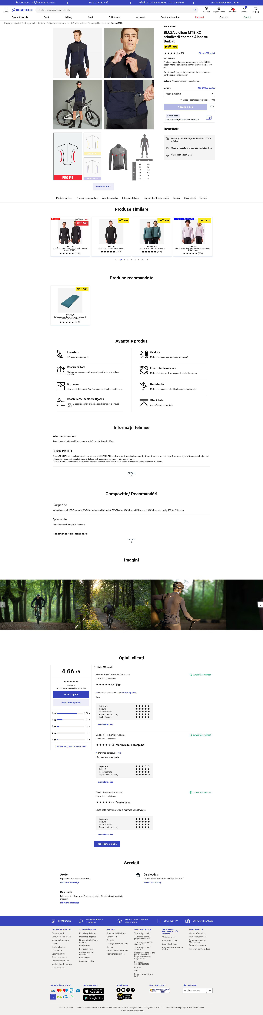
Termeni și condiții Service (142, 948)
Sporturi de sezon (169, 941)
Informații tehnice (130, 198)
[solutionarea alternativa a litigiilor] (159, 991)
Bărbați (68, 17)
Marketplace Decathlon (62, 964)
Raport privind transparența (176, 1008)
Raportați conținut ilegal (199, 949)
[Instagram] (128, 991)
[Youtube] (123, 991)
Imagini (176, 198)
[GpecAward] (124, 999)
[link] (71, 694)
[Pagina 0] (120, 259)
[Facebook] (118, 991)
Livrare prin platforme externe (88, 941)
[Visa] (53, 991)
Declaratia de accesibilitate (133, 1010)
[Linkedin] (133, 991)
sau (191, 148)
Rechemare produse (116, 954)
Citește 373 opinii (197, 53)
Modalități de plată (87, 937)
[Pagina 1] (124, 259)
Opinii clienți (190, 198)
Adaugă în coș (185, 107)
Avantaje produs (110, 198)
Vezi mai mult (103, 186)
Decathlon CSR (58, 954)
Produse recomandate (87, 198)
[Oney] (59, 997)
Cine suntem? (58, 933)
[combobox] (189, 94)
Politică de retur (86, 949)
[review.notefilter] (89, 713)
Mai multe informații (69, 882)
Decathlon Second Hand (117, 950)
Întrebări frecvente (197, 945)
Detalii (131, 473)
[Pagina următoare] (147, 260)
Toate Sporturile (20, 17)
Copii (90, 17)
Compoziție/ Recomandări (156, 198)
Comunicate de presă (61, 937)
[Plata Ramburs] (65, 997)
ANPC (136, 971)
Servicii (247, 17)
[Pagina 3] (131, 259)
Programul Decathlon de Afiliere (172, 948)
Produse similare (64, 198)
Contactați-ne (58, 968)
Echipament (114, 17)
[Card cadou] (78, 991)
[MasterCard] (59, 991)
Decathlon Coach (169, 944)
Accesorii (140, 17)
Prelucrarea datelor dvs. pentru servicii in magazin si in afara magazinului (144, 956)
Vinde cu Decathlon (197, 933)
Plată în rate (84, 945)
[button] (131, 209)
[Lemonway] (71, 997)
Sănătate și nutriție (170, 17)
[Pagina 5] (138, 259)
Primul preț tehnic (60, 957)
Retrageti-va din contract (86, 953)
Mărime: (167, 88)
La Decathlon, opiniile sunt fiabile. (70, 746)
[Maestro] (65, 991)
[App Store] (93, 992)
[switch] (212, 107)
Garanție (110, 940)
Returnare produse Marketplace (197, 941)
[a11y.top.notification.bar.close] (257, 2)
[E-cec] (53, 998)
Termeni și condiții (142, 933)
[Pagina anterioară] (116, 260)
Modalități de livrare (88, 933)
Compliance (57, 950)
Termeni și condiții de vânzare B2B (143, 943)
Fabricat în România (60, 961)
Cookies (137, 967)
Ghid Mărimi (84, 958)
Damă (46, 17)
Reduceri (199, 17)
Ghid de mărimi (208, 88)
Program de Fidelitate (116, 933)
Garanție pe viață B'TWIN (117, 944)
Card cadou (112, 937)
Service (110, 947)
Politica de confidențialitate (141, 963)
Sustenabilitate (58, 947)
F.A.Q (160, 1008)
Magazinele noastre (60, 940)
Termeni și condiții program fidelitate (142, 938)
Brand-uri (224, 17)
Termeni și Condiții (66, 1008)
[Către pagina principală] (22, 10)
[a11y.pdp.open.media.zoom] (77, 53)
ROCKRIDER (170, 26)
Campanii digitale (86, 961)
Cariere (55, 944)
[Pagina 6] (142, 259)
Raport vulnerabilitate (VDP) (143, 975)
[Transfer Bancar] (71, 992)
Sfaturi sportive (169, 937)
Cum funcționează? (198, 937)
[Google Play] (93, 999)
